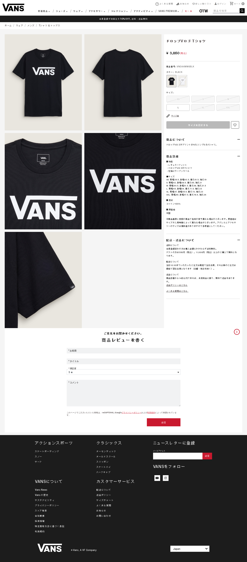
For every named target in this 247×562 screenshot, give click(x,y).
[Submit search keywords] (242, 10)
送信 (163, 422)
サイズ (170, 92)
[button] (221, 3)
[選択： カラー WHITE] (182, 81)
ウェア (20, 25)
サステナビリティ (45, 500)
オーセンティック (106, 451)
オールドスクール (106, 456)
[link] (186, 11)
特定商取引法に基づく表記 (50, 526)
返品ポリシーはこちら (177, 285)
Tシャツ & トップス (49, 25)
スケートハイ (103, 466)
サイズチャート (105, 500)
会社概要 (40, 515)
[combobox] (229, 10)
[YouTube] (157, 478)
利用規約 (151, 412)
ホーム (8, 25)
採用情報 (40, 521)
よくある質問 (103, 505)
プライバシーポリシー (131, 412)
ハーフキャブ (103, 472)
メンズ (31, 25)
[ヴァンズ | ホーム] (13, 7)
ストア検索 (41, 510)
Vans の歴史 (42, 495)
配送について (103, 489)
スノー (38, 456)
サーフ (38, 461)
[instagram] (166, 478)
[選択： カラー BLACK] (171, 81)
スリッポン (102, 461)
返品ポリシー (103, 495)
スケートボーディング (47, 451)
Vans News (41, 489)
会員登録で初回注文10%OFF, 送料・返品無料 (123, 19)
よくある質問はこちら (177, 291)
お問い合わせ (103, 515)
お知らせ (101, 510)
